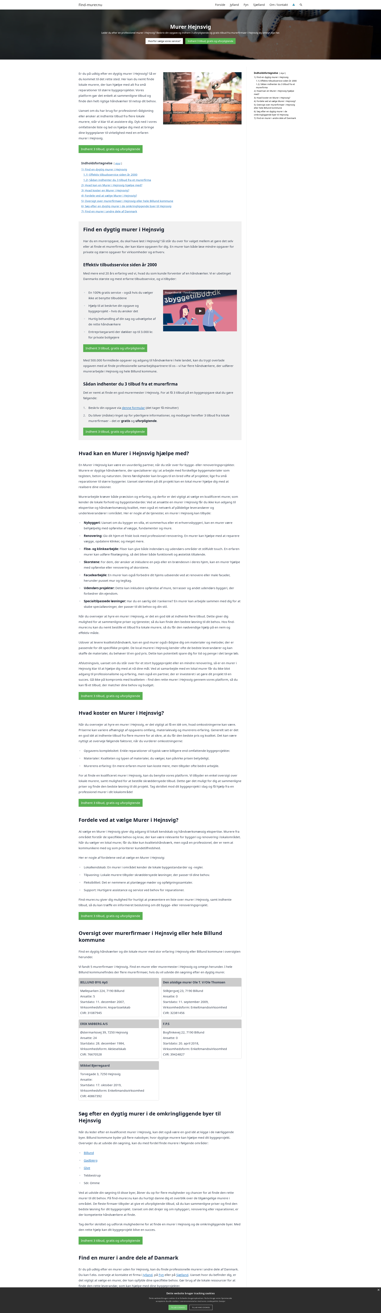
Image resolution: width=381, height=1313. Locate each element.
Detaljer (222, 1301)
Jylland (234, 5)
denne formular (133, 408)
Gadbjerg (90, 1160)
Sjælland (259, 5)
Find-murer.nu (90, 4)
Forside (220, 5)
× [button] (378, 1290)
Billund (89, 1153)
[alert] (190, 1300)
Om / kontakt (279, 5)
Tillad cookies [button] (178, 1307)
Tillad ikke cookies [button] (201, 1307)
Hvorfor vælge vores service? (164, 41)
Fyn (246, 5)
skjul (117, 163)
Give (87, 1168)
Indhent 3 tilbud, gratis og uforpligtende (210, 41)
